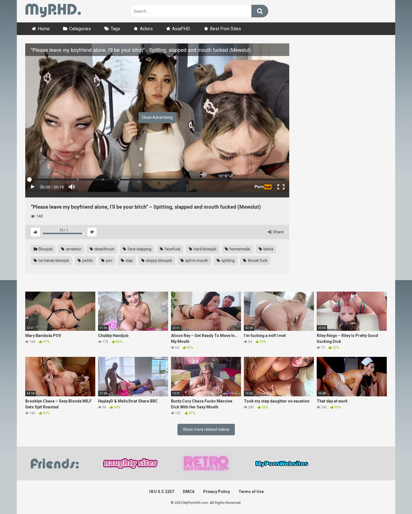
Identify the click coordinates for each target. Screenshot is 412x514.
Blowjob (45, 249)
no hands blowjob (53, 260)
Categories (80, 28)
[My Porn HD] (53, 11)
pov (108, 260)
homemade (239, 249)
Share (278, 232)
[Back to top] (393, 497)
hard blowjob (204, 249)
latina (268, 249)
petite (87, 260)
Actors (146, 28)
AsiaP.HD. (181, 28)
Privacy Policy (216, 491)
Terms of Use (251, 491)
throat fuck (257, 260)
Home (44, 28)
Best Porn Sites (225, 28)
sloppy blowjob (158, 260)
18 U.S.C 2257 (161, 491)
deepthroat (104, 249)
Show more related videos (206, 429)
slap (129, 260)
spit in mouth (196, 260)
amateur (73, 249)
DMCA (189, 491)
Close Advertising (157, 117)
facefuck (172, 249)
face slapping (139, 249)
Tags (115, 28)
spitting (228, 260)
